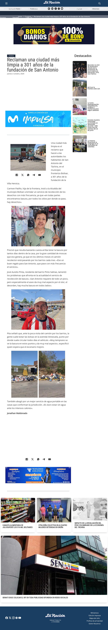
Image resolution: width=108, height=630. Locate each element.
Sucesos (3, 17)
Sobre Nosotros (95, 624)
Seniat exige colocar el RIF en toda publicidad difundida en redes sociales (35, 597)
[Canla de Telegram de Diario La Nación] (17, 618)
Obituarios (103, 8)
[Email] (39, 175)
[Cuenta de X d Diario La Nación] (10, 619)
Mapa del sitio (94, 618)
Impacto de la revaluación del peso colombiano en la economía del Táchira (89, 525)
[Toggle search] (99, 3)
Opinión (78, 8)
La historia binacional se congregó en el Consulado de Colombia (93, 144)
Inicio (2, 8)
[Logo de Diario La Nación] (55, 616)
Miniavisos (95, 613)
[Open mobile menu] (6, 3)
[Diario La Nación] (51, 3)
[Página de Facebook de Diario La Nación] (6, 618)
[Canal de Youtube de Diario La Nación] (19, 619)
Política (12, 8)
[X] (22, 175)
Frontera (37, 8)
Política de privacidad (95, 621)
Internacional (64, 8)
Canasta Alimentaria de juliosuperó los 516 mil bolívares (17, 526)
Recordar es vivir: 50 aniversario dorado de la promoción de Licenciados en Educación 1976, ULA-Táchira (94, 69)
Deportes (16, 17)
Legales (90, 8)
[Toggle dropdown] (31, 17)
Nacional (50, 8)
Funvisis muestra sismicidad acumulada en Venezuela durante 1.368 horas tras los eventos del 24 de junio (94, 125)
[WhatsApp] (28, 175)
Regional (25, 8)
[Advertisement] (38, 90)
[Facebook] (16, 175)
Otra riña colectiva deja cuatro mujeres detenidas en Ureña (52, 526)
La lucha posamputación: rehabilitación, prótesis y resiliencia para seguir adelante (93, 106)
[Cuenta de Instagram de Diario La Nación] (13, 619)
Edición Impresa (95, 615)
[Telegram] (33, 175)
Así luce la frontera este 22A (94, 88)
